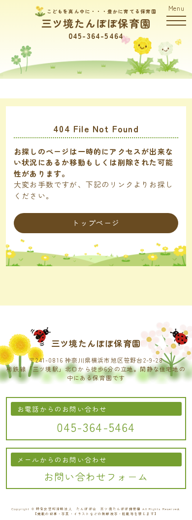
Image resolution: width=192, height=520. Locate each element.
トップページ (96, 222)
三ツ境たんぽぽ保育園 (96, 23)
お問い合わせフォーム (96, 476)
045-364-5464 (96, 35)
